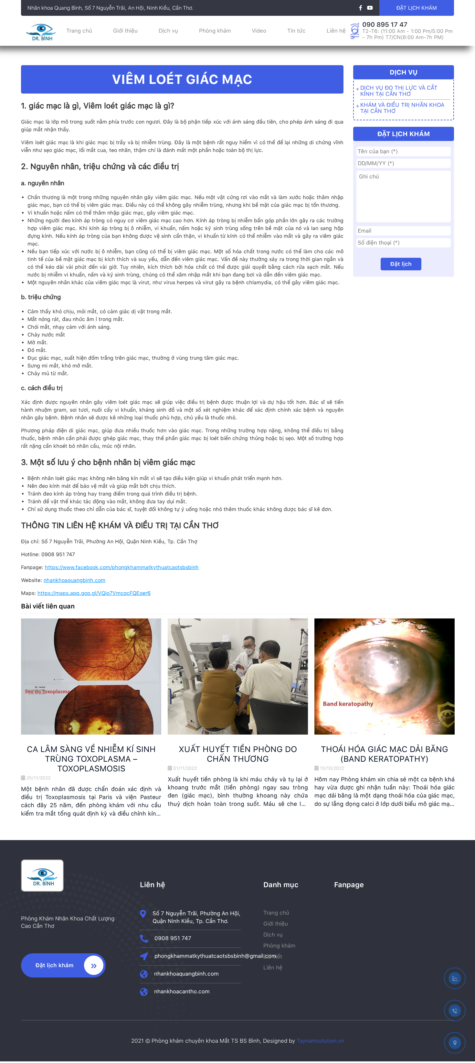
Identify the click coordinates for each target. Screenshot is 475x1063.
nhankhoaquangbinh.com (74, 580)
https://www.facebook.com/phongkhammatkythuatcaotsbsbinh (122, 567)
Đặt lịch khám (416, 8)
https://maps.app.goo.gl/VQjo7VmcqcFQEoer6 (94, 593)
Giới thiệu (125, 30)
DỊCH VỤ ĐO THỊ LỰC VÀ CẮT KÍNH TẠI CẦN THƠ (399, 91)
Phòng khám (215, 30)
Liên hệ (336, 30)
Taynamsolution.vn (320, 1041)
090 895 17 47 (384, 24)
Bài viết (272, 957)
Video (259, 30)
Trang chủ (79, 30)
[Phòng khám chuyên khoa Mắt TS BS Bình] (41, 44)
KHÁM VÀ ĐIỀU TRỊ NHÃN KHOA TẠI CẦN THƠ (402, 108)
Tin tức (296, 30)
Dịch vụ (168, 30)
